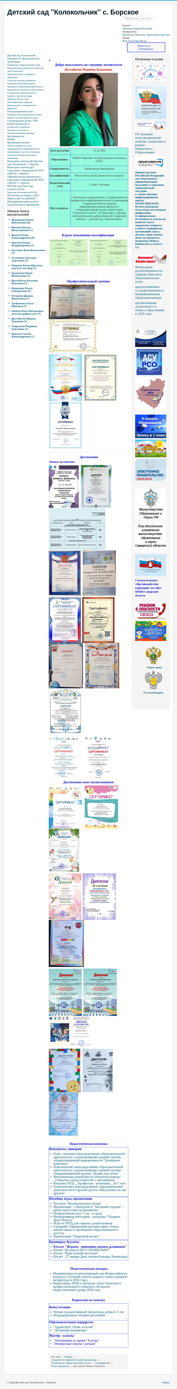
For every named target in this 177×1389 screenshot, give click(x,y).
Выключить (128, 34)
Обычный (127, 28)
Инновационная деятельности (23, 201)
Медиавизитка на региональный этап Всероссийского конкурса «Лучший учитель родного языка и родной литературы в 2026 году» (90, 1277)
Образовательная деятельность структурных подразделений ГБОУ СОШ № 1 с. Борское (25, 179)
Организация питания (18, 142)
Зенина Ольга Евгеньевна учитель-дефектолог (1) (27, 312)
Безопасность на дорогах (18, 127)
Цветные (165, 34)
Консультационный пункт (20, 111)
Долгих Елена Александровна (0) (23, 236)
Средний (137, 28)
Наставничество (15, 136)
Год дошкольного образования (23, 204)
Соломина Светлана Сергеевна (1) (24, 259)
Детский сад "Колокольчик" (21, 55)
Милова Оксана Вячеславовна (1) (22, 229)
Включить (140, 34)
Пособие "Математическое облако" (77, 1203)
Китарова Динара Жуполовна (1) (22, 297)
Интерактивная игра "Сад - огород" (78, 1213)
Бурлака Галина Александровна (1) (23, 335)
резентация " (64, 1207)
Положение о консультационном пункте (24, 114)
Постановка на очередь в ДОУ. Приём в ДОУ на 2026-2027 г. (23, 197)
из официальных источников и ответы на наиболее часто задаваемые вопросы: (150, 220)
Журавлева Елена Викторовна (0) (23, 221)
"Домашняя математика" (70, 1330)
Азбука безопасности (18, 123)
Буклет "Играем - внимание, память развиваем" (90, 1246)
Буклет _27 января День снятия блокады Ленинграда (90, 1256)
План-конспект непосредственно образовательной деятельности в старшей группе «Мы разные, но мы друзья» (89, 1190)
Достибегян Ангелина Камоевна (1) (25, 282)
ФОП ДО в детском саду (20, 186)
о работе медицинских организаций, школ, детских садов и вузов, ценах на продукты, (149, 233)
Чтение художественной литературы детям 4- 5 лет (88, 1312)
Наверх (166, 1382)
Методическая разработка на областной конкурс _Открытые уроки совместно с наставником (87, 1178)
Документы (12, 108)
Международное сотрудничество (21, 105)
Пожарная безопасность (18, 130)
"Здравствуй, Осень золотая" (73, 1327)
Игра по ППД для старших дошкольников (82, 1223)
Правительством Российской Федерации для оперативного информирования (149, 177)
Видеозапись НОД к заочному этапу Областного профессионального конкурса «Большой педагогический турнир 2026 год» (87, 1286)
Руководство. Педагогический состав (23, 64)
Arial (125, 40)
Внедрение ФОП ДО (16, 189)
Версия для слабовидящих (145, 47)
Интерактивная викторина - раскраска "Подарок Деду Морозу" (86, 1218)
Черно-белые (153, 34)
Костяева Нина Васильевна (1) (28, 251)
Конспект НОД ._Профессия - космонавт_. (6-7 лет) (89, 1183)
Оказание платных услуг (18, 99)
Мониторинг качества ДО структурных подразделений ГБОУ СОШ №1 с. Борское (25, 170)
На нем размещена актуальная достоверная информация (150, 209)
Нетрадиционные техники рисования (79, 1315)
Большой (147, 28)
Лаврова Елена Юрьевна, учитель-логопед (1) (27, 267)
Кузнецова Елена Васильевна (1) (22, 274)
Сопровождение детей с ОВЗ (22, 120)
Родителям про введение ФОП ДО (22, 192)
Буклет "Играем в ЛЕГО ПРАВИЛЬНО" (81, 1250)
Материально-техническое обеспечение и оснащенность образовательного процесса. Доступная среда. (25, 92)
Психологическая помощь (20, 133)
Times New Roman (137, 40)
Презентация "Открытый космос (76, 1236)
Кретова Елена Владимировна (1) (23, 244)
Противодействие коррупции (19, 102)
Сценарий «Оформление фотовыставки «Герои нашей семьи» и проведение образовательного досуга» (86, 1230)
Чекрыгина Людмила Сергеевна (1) (24, 327)
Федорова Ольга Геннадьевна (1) (22, 289)
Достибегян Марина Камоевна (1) (24, 320)
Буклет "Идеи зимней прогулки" (76, 1253)
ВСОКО (11, 139)
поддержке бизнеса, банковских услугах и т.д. (148, 243)
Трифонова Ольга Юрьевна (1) (23, 304)
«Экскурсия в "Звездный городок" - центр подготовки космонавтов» (88, 1208)
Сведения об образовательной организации (23, 60)
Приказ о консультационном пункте (22, 117)
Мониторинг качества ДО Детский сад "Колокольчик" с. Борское (25, 163)
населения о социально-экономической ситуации (150, 188)
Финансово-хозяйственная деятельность (25, 86)
